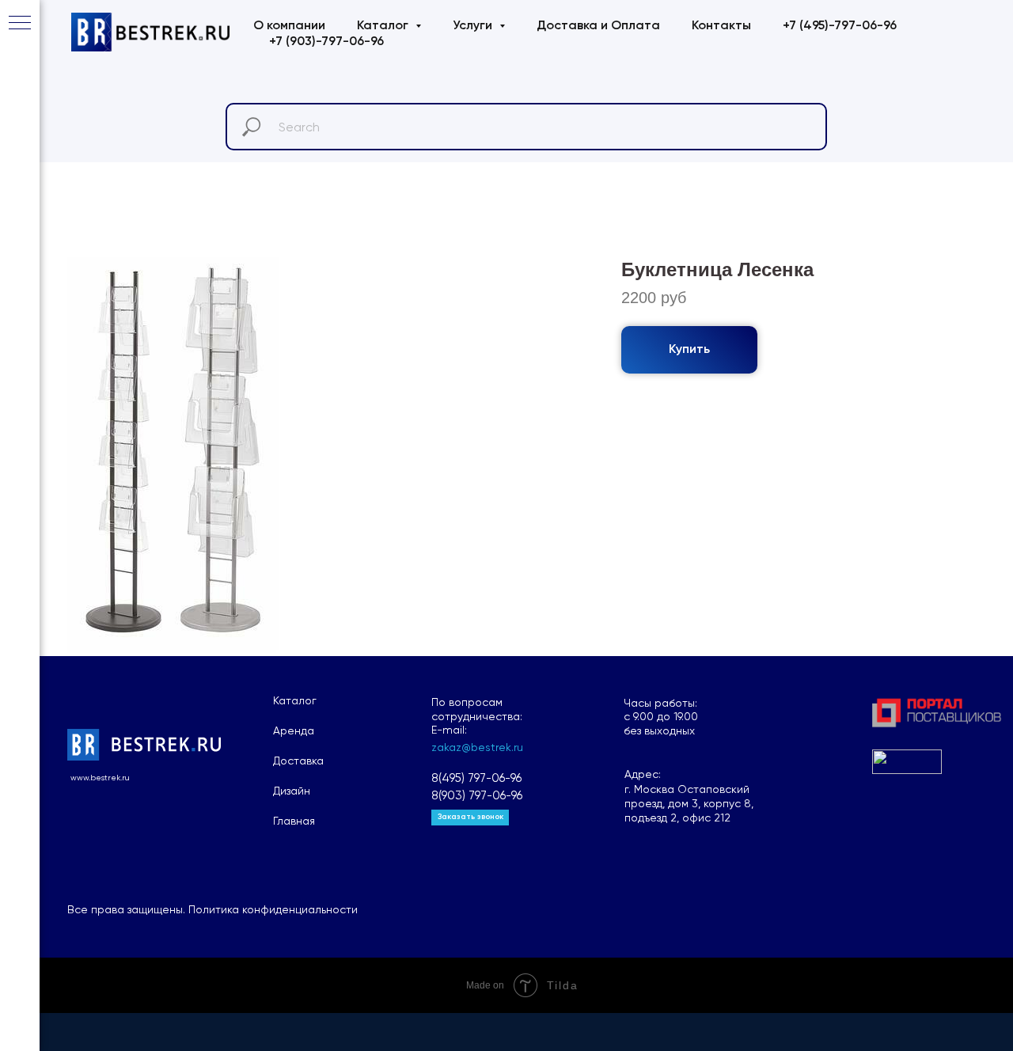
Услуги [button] (474, 26)
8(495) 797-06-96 (476, 778)
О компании (289, 26)
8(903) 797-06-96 (476, 795)
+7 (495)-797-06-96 (840, 26)
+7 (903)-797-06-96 (326, 42)
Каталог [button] (384, 26)
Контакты (721, 26)
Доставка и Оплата (598, 26)
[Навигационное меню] (20, 24)
